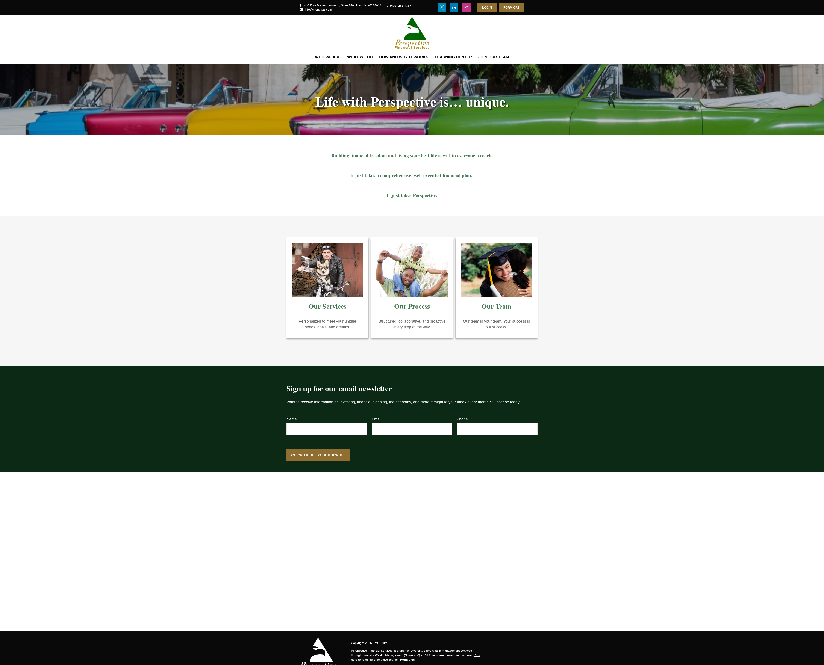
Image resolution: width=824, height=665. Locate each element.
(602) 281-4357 (400, 5)
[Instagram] (466, 7)
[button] (328, 57)
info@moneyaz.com (318, 9)
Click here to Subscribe (318, 455)
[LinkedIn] (454, 7)
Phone (462, 419)
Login (487, 7)
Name (291, 419)
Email (376, 419)
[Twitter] (442, 7)
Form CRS (511, 7)
